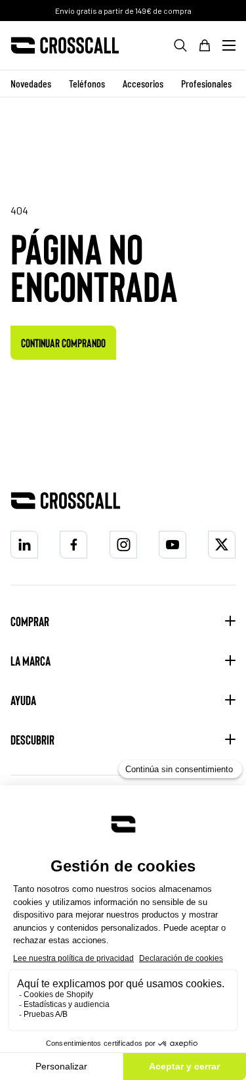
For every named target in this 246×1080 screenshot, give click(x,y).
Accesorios (143, 83)
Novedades (30, 83)
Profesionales (206, 83)
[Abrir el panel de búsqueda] (180, 45)
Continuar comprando (63, 342)
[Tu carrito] (204, 45)
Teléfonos (87, 83)
